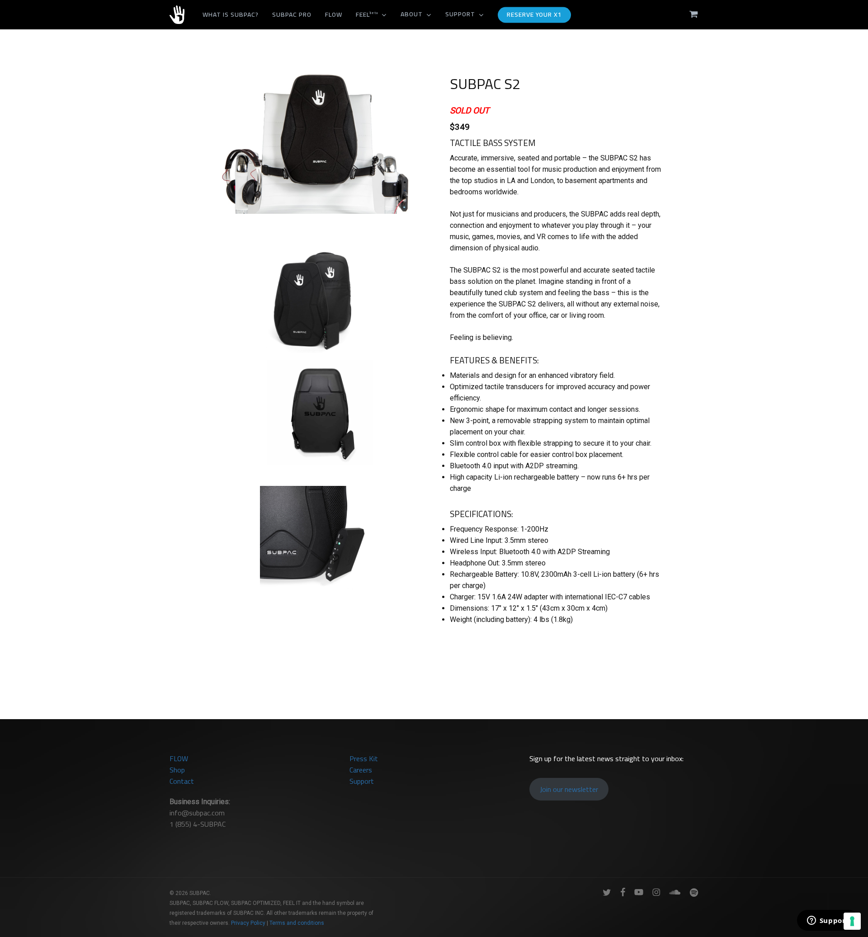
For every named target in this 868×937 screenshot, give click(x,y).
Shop (177, 770)
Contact (182, 781)
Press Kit (363, 758)
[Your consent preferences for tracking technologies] (852, 921)
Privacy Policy (248, 923)
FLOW (179, 758)
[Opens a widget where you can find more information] (828, 921)
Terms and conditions (296, 923)
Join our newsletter (569, 789)
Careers (360, 770)
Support (361, 781)
